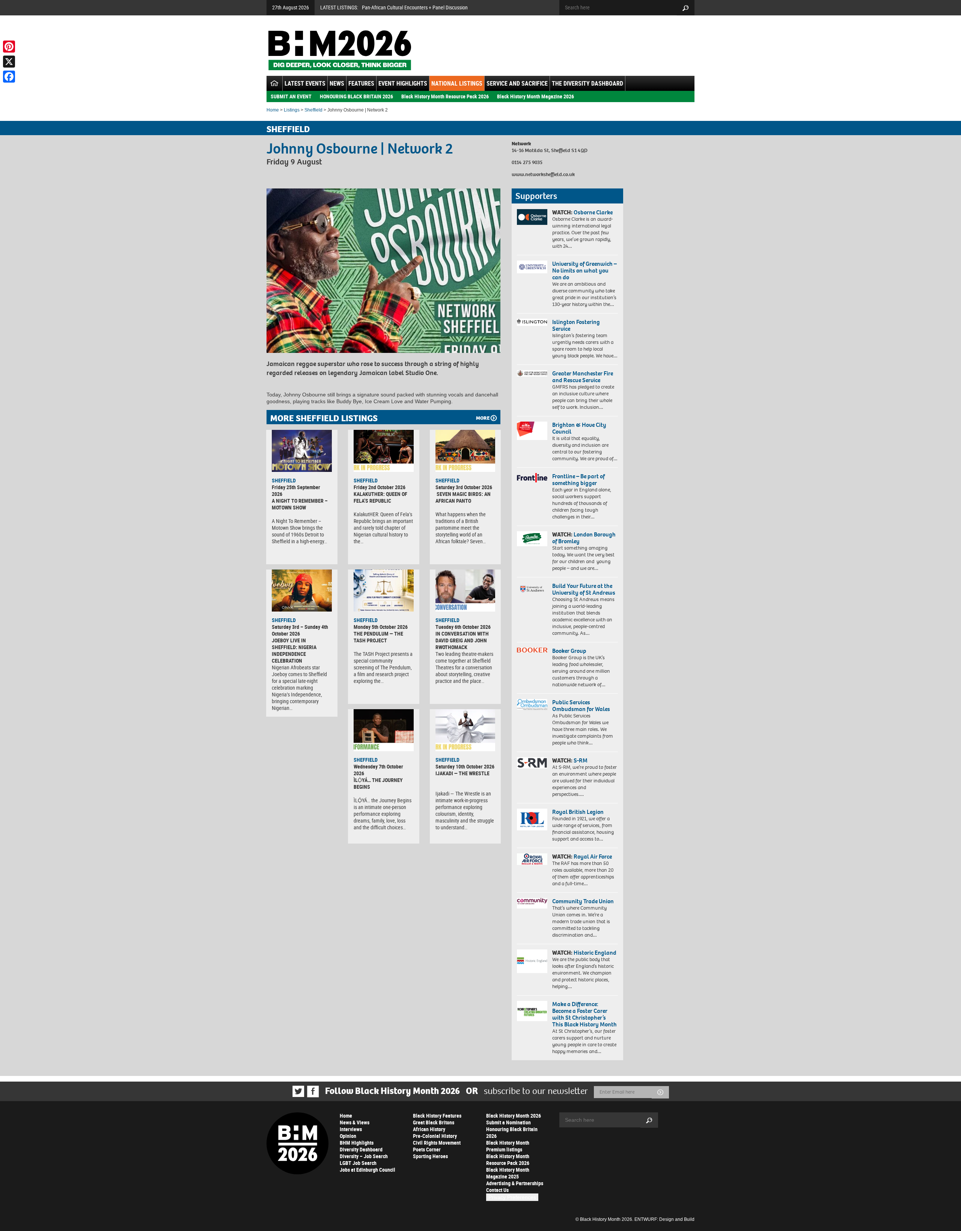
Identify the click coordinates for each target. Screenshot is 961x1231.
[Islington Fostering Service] (532, 322)
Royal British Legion (578, 812)
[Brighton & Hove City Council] (532, 431)
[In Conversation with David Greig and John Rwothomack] (465, 591)
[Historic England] (532, 961)
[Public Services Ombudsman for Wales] (532, 704)
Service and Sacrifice (517, 83)
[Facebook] (9, 76)
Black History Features (437, 1115)
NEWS (337, 83)
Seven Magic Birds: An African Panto (463, 497)
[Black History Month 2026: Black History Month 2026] (340, 50)
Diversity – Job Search (364, 1156)
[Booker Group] (532, 650)
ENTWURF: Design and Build (664, 1219)
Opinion (348, 1135)
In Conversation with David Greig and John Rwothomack (462, 640)
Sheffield (313, 110)
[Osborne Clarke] (532, 217)
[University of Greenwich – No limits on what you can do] (532, 267)
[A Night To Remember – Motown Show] (302, 451)
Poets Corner (427, 1149)
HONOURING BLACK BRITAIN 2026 (356, 96)
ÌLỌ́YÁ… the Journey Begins (378, 783)
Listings (292, 110)
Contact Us (497, 1189)
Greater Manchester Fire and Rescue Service (582, 376)
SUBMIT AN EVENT (291, 96)
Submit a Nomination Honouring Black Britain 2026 (512, 1129)
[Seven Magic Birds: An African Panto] (465, 451)
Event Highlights (402, 83)
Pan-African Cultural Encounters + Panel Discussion (415, 7)
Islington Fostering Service (576, 325)
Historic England (595, 953)
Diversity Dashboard (361, 1149)
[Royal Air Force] (532, 859)
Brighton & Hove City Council (579, 428)
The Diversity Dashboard (587, 83)
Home (273, 110)
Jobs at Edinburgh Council (367, 1169)
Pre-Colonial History (435, 1135)
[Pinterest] (9, 46)
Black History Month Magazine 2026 (535, 96)
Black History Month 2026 (513, 1115)
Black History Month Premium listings (507, 1146)
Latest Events (305, 83)
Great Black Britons (433, 1122)
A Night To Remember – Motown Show (300, 504)
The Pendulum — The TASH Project (378, 637)
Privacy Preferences (512, 1197)
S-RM (580, 760)
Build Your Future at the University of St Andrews (583, 589)
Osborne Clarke (593, 212)
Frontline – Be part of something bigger (578, 479)
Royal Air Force (593, 856)
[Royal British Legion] (532, 819)
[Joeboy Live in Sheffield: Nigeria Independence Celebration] (302, 591)
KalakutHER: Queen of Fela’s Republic (380, 497)
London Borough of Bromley (584, 537)
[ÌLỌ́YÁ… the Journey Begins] (384, 730)
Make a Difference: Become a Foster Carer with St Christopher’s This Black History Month (584, 1014)
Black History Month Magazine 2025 (507, 1173)
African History (429, 1129)
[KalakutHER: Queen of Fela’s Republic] (384, 451)
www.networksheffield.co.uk (543, 174)
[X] (9, 61)
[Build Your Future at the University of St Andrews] (532, 589)
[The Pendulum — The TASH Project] (384, 591)
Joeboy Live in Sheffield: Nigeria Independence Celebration (294, 650)
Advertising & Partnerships (514, 1183)
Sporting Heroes (430, 1156)
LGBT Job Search (358, 1162)
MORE (483, 418)
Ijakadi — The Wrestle (462, 773)
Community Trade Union (583, 901)
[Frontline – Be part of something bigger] (532, 478)
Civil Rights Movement (437, 1142)
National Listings (456, 83)
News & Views (354, 1122)
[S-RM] (532, 762)
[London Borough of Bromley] (532, 538)
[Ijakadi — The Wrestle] (465, 730)
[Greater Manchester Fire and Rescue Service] (532, 373)
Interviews (351, 1129)
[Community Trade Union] (532, 903)
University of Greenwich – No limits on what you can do (584, 270)
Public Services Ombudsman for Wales (581, 705)
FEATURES (361, 83)
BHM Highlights (357, 1142)
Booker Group (569, 651)
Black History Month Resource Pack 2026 (445, 96)
